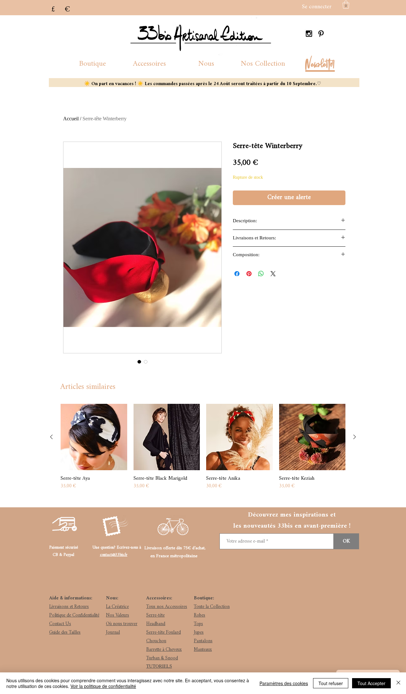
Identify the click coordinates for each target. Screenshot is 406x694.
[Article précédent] (51, 437)
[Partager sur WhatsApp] (261, 273)
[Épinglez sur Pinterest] (249, 273)
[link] (346, 5)
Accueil (71, 118)
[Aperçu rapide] (94, 437)
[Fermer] (398, 683)
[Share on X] (273, 273)
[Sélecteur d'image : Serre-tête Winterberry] (139, 361)
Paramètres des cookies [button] (283, 683)
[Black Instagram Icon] (308, 33)
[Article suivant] (354, 437)
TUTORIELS (159, 666)
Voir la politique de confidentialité (103, 686)
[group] (203, 447)
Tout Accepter (371, 683)
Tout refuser (330, 683)
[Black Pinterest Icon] (321, 33)
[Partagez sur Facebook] (237, 273)
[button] (92, 64)
